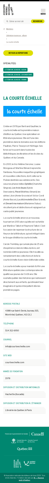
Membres (9, 29)
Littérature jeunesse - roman (15, 80)
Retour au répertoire (18, 53)
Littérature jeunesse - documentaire (18, 75)
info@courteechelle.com (17, 346)
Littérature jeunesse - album (16, 35)
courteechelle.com (14, 362)
